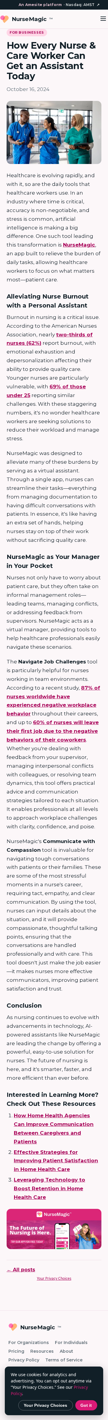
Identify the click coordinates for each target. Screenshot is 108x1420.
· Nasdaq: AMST (59, 4)
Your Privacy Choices (54, 1278)
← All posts (21, 1270)
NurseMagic (32, 19)
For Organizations (28, 1342)
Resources (42, 1351)
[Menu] (103, 19)
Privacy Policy (23, 1360)
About (66, 1351)
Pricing (16, 1351)
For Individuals (71, 1342)
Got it (86, 1405)
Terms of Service (63, 1360)
